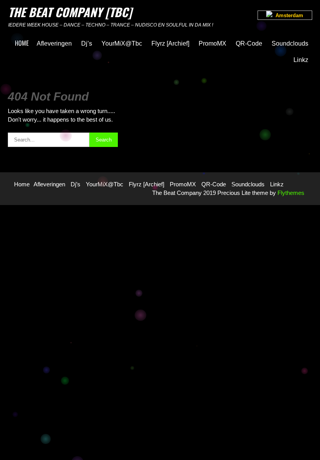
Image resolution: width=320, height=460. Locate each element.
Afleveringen (54, 43)
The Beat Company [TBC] (70, 12)
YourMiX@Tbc (121, 43)
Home (22, 43)
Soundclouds (290, 43)
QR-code (249, 43)
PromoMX (212, 43)
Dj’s (86, 43)
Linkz (300, 60)
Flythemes (290, 192)
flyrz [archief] (170, 43)
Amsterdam (287, 15)
